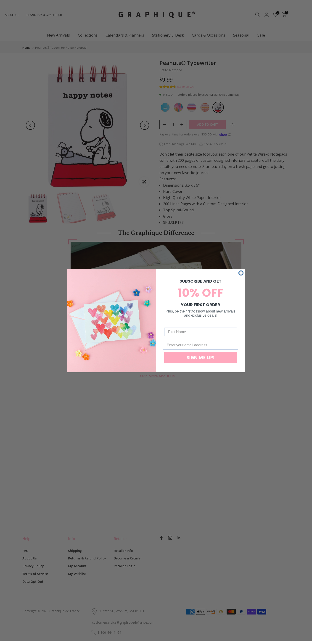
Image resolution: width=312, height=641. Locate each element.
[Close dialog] (241, 273)
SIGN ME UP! (200, 357)
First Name (173, 324)
